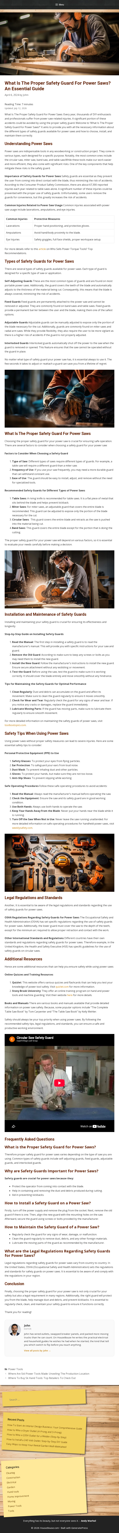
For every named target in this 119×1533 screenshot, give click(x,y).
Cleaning (10, 1472)
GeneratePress (79, 1527)
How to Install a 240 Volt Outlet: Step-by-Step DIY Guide (37, 1440)
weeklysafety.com (22, 828)
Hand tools (13, 1491)
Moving (11, 1501)
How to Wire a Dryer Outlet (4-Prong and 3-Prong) (34, 1431)
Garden (11, 1487)
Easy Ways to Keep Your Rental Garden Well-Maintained (36, 1445)
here (70, 995)
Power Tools (15, 1369)
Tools (11, 1510)
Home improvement (18, 1496)
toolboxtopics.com (15, 725)
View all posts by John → (37, 1350)
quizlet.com (62, 986)
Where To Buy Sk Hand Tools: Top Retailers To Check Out (42, 1378)
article (42, 249)
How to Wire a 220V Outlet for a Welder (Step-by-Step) (37, 1436)
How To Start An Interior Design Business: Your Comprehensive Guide (44, 1426)
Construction (13, 1477)
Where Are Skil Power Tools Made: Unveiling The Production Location (48, 1373)
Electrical (11, 1482)
